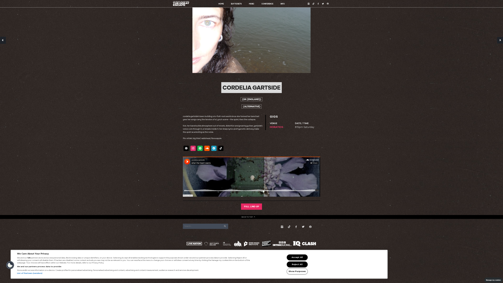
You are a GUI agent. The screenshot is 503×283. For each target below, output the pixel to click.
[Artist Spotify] (200, 148)
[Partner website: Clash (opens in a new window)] (309, 243)
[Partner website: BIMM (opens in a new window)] (252, 243)
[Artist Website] (186, 148)
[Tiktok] (313, 3)
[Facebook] (318, 3)
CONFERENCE (267, 3)
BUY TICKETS (236, 3)
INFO (283, 3)
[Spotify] (327, 3)
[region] (199, 264)
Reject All (297, 264)
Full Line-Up (251, 206)
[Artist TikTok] (220, 148)
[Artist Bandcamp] (214, 148)
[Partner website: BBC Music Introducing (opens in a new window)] (282, 243)
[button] (10, 265)
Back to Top (247, 217)
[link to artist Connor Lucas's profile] (3, 40)
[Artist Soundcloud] (207, 148)
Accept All (297, 257)
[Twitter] (323, 3)
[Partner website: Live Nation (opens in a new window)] (194, 243)
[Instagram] (308, 3)
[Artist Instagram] (193, 148)
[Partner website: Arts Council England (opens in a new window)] (211, 243)
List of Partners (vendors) (29, 273)
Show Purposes (297, 271)
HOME (221, 3)
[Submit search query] (225, 226)
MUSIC (251, 3)
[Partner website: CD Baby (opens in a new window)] (238, 243)
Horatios (276, 127)
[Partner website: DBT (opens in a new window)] (226, 243)
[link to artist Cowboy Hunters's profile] (500, 40)
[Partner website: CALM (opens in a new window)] (266, 244)
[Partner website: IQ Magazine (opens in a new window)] (296, 243)
